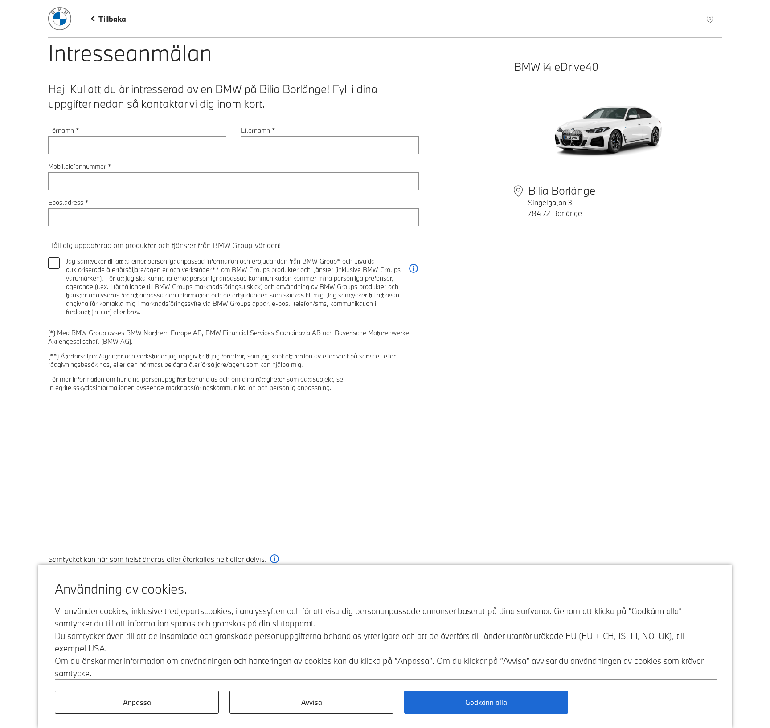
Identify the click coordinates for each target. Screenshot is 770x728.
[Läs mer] (413, 268)
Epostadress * (68, 202)
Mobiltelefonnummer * (79, 166)
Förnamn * (63, 130)
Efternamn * (258, 130)
